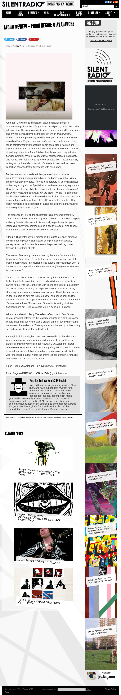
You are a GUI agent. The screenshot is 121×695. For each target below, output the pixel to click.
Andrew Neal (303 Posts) (52, 381)
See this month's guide (101, 40)
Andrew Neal (18, 46)
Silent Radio (40, 4)
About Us (109, 14)
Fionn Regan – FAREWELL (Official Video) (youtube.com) (36, 373)
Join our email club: (49, 689)
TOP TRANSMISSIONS (62, 14)
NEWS (47, 12)
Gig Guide (20, 14)
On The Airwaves (27, 417)
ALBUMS (17, 417)
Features (93, 12)
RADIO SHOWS (79, 14)
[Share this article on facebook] (22, 39)
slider (45, 417)
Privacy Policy (110, 689)
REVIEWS (32, 12)
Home (8, 12)
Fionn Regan (61, 417)
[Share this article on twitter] (10, 39)
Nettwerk (70, 417)
